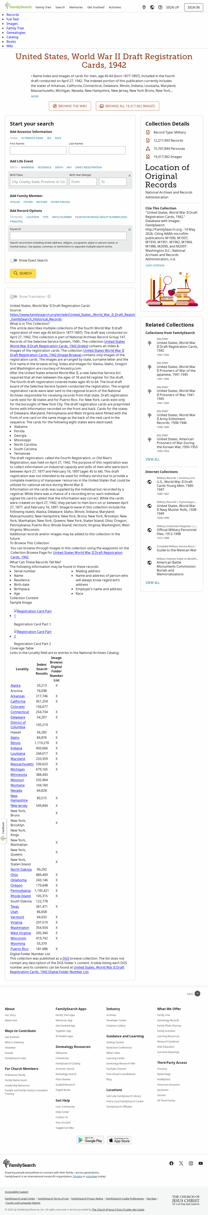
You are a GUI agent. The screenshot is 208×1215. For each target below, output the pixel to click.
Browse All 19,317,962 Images (130, 106)
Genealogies (16, 32)
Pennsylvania (21, 890)
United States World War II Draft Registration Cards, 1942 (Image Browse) (67, 352)
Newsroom (11, 1020)
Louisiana (18, 753)
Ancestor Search (65, 1069)
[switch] (13, 260)
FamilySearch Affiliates (119, 1106)
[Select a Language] (152, 7)
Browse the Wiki (72, 106)
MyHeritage (164, 1074)
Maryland (18, 758)
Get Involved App (65, 1025)
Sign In (194, 7)
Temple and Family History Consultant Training (26, 1091)
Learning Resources (168, 1036)
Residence (44, 167)
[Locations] (144, 7)
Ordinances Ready (15, 1075)
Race (58, 138)
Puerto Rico (19, 949)
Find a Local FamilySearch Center (125, 1101)
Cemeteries (62, 1058)
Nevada (16, 790)
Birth (13, 167)
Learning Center (115, 1058)
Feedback (3, 828)
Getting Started (115, 1042)
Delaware (18, 717)
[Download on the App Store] (119, 1140)
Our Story (10, 1015)
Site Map (151, 1198)
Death (59, 167)
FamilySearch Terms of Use (53, 1198)
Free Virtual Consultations (120, 1074)
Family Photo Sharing (169, 1025)
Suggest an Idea (65, 1128)
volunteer (92, 1176)
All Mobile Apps (64, 1036)
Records (12, 14)
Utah (14, 912)
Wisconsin (18, 938)
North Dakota (21, 869)
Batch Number (62, 217)
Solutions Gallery (116, 1025)
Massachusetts (22, 764)
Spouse (15, 202)
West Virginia (21, 933)
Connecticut (20, 712)
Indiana (16, 748)
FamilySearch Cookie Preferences (125, 1198)
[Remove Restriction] (129, 229)
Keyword (16, 217)
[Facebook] (171, 1163)
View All (153, 459)
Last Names (76, 143)
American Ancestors (168, 1084)
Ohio (14, 874)
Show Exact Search (33, 260)
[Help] (160, 7)
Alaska (16, 685)
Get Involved (95, 7)
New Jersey (19, 805)
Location (32, 217)
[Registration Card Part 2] (33, 636)
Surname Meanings (168, 1052)
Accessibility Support (16, 1192)
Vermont (17, 917)
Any (69, 167)
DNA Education (165, 1047)
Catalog (12, 37)
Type (46, 217)
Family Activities (166, 1031)
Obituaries (61, 1053)
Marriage (27, 167)
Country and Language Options (22, 1203)
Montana (18, 785)
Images (12, 23)
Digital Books (63, 1090)
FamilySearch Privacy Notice (87, 1198)
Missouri (17, 780)
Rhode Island (21, 896)
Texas (15, 906)
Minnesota (19, 774)
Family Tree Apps (65, 1015)
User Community (65, 1106)
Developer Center (116, 1020)
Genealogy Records (168, 1020)
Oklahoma (19, 880)
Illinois (16, 743)
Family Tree (43, 7)
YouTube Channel (116, 1069)
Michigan (18, 769)
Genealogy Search (66, 1074)
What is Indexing (14, 1042)
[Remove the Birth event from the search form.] (129, 175)
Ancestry (162, 1069)
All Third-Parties (166, 1100)
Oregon (17, 885)
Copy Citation (155, 265)
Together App (63, 1031)
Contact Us (62, 1117)
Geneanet (162, 1090)
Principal (16, 221)
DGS (66, 958)
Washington (20, 927)
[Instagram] (191, 1163)
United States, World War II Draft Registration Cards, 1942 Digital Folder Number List (67, 969)
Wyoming (18, 943)
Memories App (64, 1020)
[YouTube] (201, 1163)
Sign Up (172, 7)
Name (14, 138)
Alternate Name (32, 138)
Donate (9, 1053)
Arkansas (18, 696)
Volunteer (10, 1047)
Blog (109, 1079)
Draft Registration (88, 167)
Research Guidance (168, 1041)
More (35, 96)
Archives (111, 1015)
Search (60, 7)
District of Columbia (18, 724)
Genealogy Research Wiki (120, 1063)
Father (28, 202)
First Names (17, 143)
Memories (76, 7)
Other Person (60, 202)
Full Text (12, 19)
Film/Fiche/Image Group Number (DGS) (101, 217)
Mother (41, 202)
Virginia (16, 922)
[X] (181, 1163)
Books (11, 41)
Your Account (63, 1122)
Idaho (15, 737)
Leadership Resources (17, 1085)
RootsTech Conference (119, 1047)
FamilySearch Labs (15, 1058)
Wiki (9, 46)
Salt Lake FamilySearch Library (123, 1096)
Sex (49, 138)
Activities (115, 7)
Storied (161, 1095)
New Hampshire (19, 798)
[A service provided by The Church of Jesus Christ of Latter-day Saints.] (186, 1201)
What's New (113, 1053)
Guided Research (65, 1084)
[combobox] (38, 181)
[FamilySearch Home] (18, 6)
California (18, 701)
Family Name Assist (16, 1080)
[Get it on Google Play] (90, 1140)
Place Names (63, 1079)
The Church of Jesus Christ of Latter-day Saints (118, 1209)
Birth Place (16, 175)
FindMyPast (163, 1079)
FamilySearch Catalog (68, 1063)
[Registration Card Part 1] (33, 615)
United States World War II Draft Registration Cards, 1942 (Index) (67, 343)
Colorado (18, 706)
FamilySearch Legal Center (20, 1198)
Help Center (62, 1112)
